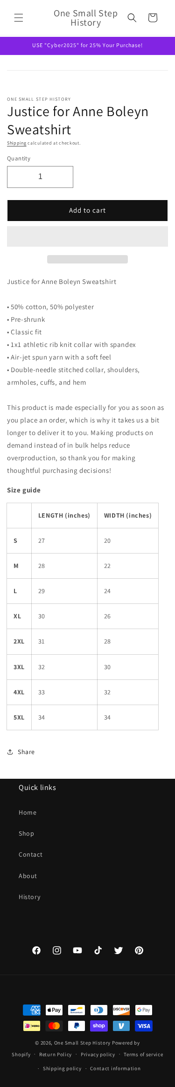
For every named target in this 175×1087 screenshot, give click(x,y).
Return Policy (55, 1054)
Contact (30, 854)
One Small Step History (82, 1042)
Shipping (17, 143)
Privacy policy (98, 1054)
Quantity (18, 158)
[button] (87, 237)
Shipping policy (62, 1068)
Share (26, 752)
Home (27, 812)
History (29, 897)
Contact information (115, 1068)
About (28, 876)
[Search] (132, 17)
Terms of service (143, 1054)
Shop (26, 833)
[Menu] (18, 17)
